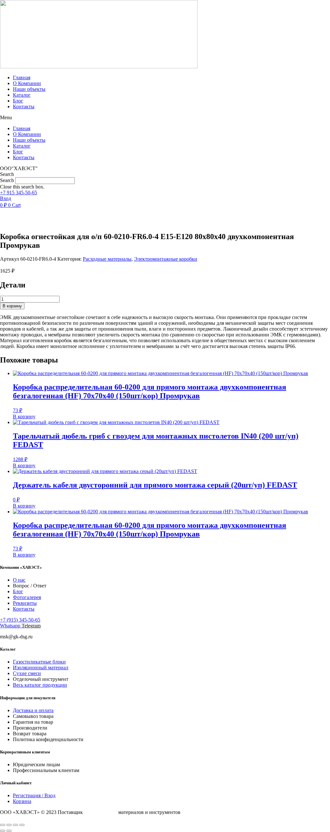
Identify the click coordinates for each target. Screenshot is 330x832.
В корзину (12, 306)
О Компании (27, 83)
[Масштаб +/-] (2, 825)
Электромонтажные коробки (165, 259)
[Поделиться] (15, 825)
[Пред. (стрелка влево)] (2, 831)
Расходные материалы (107, 259)
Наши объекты (29, 89)
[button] (165, 118)
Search (7, 180)
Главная (21, 77)
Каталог (22, 95)
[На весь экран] (9, 825)
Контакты (23, 106)
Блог (18, 100)
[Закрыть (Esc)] (21, 825)
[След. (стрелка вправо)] (9, 831)
